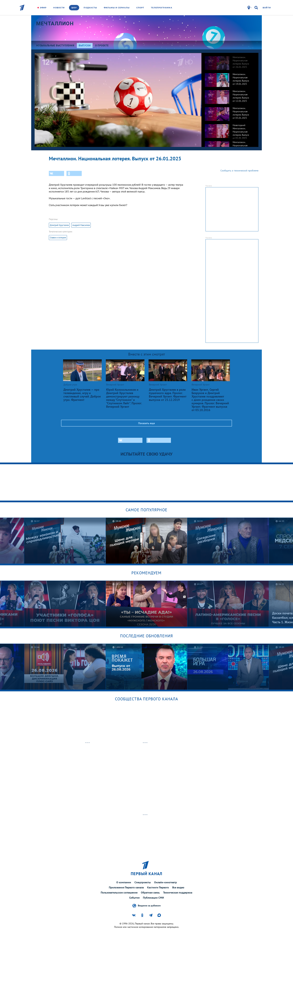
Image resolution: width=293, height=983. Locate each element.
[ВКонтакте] (56, 173)
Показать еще (146, 423)
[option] (230, 61)
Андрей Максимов (81, 225)
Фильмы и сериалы (117, 7)
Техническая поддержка (177, 892)
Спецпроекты (142, 882)
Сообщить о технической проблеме (239, 170)
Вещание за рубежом (149, 905)
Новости (59, 7)
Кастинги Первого (158, 887)
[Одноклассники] (74, 173)
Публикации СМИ (153, 897)
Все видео (178, 887)
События (134, 897)
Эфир (43, 7)
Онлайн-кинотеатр (165, 882)
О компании (123, 882)
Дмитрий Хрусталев (59, 225)
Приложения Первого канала (126, 887)
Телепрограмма (161, 7)
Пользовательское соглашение (119, 892)
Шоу (74, 7)
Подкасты (90, 7)
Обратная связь (150, 892)
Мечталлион (55, 23)
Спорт (140, 7)
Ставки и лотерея (58, 237)
